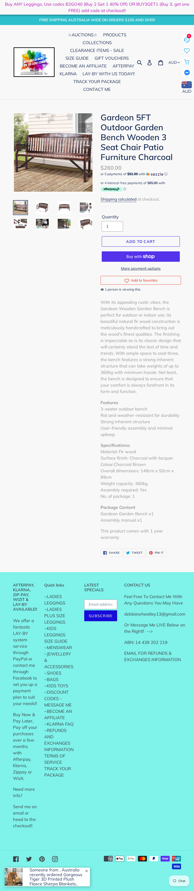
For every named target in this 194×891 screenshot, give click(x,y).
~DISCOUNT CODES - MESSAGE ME (58, 698)
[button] (141, 174)
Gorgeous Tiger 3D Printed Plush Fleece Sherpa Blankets (56, 879)
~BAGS (51, 679)
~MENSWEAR (58, 647)
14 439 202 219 (151, 642)
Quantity (110, 217)
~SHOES (52, 673)
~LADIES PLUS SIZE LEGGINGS (54, 616)
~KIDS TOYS (56, 685)
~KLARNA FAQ (59, 724)
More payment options (141, 268)
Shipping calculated (119, 199)
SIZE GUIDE (55, 641)
